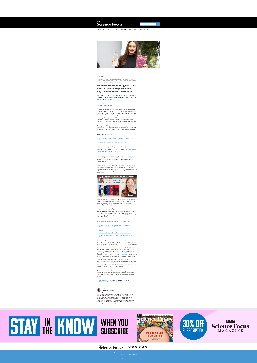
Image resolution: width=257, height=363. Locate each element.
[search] (158, 24)
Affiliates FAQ (117, 82)
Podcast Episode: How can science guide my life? (113, 142)
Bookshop (112, 282)
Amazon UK (105, 282)
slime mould (125, 254)
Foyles (119, 282)
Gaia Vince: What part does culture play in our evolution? (115, 233)
